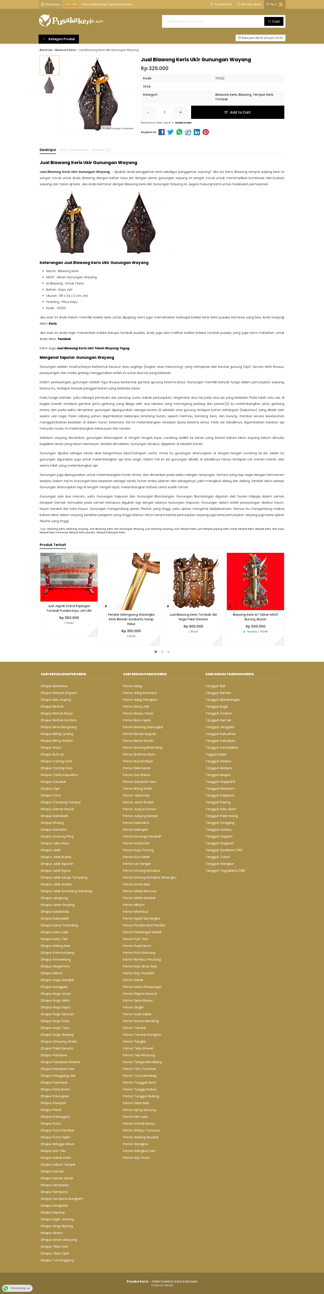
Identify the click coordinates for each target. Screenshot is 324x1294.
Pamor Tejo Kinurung (139, 1055)
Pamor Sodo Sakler (137, 1014)
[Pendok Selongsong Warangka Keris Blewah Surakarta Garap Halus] (131, 581)
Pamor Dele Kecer (137, 768)
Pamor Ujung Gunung (139, 1110)
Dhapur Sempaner (55, 1185)
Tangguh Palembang (221, 816)
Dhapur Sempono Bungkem (62, 1199)
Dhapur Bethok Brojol (57, 713)
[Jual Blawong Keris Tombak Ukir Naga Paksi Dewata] (193, 581)
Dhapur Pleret (51, 1110)
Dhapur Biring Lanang (57, 734)
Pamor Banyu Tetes (138, 713)
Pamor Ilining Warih (137, 788)
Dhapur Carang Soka (57, 768)
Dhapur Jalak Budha (56, 857)
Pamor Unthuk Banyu (139, 1123)
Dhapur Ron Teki (53, 1151)
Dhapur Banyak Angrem (59, 693)
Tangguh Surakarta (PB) (223, 850)
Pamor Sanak (133, 980)
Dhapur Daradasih (54, 816)
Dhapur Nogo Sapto (56, 1007)
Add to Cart (240, 112)
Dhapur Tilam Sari (54, 1246)
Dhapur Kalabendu (55, 911)
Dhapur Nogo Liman (56, 993)
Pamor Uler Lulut (135, 1116)
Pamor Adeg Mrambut (140, 693)
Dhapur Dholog (52, 823)
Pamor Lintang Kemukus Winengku (149, 877)
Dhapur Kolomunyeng (57, 952)
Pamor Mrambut (135, 911)
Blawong (244, 94)
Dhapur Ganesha (54, 829)
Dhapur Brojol (51, 747)
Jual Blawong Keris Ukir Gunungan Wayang (116, 529)
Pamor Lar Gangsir (137, 864)
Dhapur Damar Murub (57, 809)
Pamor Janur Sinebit (138, 802)
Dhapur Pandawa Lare (57, 1069)
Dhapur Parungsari (55, 1096)
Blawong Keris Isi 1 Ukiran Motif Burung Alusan (255, 616)
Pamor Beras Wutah (138, 741)
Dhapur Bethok (52, 706)
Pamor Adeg (132, 686)
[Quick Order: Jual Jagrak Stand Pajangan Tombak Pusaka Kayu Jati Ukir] (43, 597)
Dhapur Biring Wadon (57, 741)
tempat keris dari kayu (269, 529)
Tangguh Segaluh (219, 836)
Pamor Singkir (133, 1007)
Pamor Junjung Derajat (140, 816)
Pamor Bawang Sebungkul (143, 727)
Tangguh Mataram (220, 788)
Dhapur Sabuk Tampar (58, 1164)
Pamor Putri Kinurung (139, 952)
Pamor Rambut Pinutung (142, 959)
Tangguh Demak (218, 720)
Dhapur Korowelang (56, 959)
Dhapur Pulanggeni (55, 1116)
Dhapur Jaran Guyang (57, 905)
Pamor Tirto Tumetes (139, 1069)
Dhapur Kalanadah (55, 918)
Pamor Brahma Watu (139, 754)
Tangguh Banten (218, 693)
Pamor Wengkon (136, 1144)
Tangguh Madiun (218, 761)
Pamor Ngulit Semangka (141, 918)
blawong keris (56, 529)
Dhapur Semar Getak (57, 1178)
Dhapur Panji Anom (55, 1089)
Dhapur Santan (52, 1171)
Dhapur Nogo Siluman (57, 1014)
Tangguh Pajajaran (219, 795)
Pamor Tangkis (134, 1041)
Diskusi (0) (101, 150)
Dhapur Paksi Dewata (57, 1048)
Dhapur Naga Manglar (57, 980)
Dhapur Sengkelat (54, 1205)
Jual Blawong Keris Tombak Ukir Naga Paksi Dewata (193, 616)
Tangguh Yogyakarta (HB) (225, 870)
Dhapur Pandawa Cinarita (60, 1062)
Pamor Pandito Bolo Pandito (144, 925)
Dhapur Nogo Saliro (55, 1000)
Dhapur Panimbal (54, 1082)
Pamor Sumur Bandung (141, 1021)
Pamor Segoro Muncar (140, 993)
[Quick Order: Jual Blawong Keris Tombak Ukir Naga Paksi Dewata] (168, 606)
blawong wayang (77, 529)
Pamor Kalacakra (136, 823)
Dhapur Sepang (53, 1212)
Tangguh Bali (215, 686)
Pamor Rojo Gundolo (138, 973)
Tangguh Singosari (219, 843)
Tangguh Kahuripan (220, 741)
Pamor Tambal (134, 1028)
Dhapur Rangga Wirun (57, 1144)
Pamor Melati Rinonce (139, 891)
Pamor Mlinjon (134, 905)
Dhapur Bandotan (54, 686)
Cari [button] (275, 21)
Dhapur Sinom (52, 1233)
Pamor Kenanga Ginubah (142, 836)
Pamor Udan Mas (136, 1103)
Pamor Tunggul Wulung (141, 1096)
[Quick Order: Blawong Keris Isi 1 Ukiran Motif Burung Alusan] (230, 606)
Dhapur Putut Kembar (57, 1130)
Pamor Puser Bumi (137, 946)
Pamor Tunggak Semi (139, 1082)
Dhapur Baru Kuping (56, 699)
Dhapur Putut (51, 1123)
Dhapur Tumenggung (57, 1260)
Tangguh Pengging (220, 823)
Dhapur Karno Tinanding (59, 925)
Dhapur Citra (50, 795)
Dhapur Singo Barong (57, 1226)
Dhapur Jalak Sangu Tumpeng (64, 877)
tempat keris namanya (54, 532)
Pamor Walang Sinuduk (140, 1137)
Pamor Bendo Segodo (139, 734)
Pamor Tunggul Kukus (139, 1089)
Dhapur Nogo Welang (57, 1034)
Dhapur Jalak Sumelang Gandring (66, 891)
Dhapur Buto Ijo (52, 754)
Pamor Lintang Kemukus (141, 870)
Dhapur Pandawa (54, 1055)
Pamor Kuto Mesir (136, 857)
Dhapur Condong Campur (61, 802)
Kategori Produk (61, 39)
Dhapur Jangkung (54, 898)
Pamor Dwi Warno (136, 775)
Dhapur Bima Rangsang (59, 727)
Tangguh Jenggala (219, 727)
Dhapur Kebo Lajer (55, 932)
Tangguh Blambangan (222, 699)
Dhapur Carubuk (53, 782)
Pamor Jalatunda (136, 795)
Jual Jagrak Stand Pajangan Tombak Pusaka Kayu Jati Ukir (69, 608)
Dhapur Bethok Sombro (58, 720)
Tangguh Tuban (217, 857)
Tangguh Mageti (218, 775)
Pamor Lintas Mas (136, 884)
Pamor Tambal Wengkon (142, 1034)
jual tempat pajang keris (213, 529)
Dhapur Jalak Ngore (56, 870)
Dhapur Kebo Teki (54, 939)
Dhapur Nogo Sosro (55, 1021)
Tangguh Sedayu (218, 829)
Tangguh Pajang (218, 802)
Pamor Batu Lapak (137, 720)
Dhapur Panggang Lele (58, 1075)
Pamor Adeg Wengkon (140, 699)
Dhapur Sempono (54, 1192)
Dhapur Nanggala (54, 987)
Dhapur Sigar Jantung (57, 1219)
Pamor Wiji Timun (136, 1158)
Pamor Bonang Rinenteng (142, 747)
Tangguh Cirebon (218, 713)
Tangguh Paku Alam (220, 809)
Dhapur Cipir (50, 788)
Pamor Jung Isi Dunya (139, 809)
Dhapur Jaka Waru (55, 843)
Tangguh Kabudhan (220, 734)
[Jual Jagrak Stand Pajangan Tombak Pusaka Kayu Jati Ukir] (69, 577)
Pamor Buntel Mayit (138, 761)
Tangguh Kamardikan (221, 747)
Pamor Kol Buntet (136, 843)
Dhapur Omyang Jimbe (59, 1041)
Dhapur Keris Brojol (95, 4)
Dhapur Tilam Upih (55, 1253)
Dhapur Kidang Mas (55, 946)
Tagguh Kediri (215, 754)
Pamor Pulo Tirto (135, 939)
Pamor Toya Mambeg (139, 1075)
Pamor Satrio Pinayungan (142, 987)
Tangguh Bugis (216, 706)
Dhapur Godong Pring (57, 836)
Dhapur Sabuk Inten (56, 1158)
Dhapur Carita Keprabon (59, 775)
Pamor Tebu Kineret (138, 1048)
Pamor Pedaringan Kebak (142, 932)
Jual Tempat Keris (185, 529)
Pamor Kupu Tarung (138, 850)
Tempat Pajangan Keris (110, 532)
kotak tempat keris (242, 529)
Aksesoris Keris (226, 94)
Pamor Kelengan (135, 829)
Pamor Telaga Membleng (142, 1062)
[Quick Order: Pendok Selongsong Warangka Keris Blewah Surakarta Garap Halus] (106, 606)
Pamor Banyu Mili (136, 706)
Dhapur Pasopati (53, 1103)
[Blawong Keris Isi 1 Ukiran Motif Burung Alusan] (255, 581)
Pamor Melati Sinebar (139, 898)
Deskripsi (48, 150)
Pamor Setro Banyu (138, 1000)
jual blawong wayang (159, 529)
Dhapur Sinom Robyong (59, 1240)
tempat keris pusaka (82, 532)
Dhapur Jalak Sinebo (56, 884)
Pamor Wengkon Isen (139, 1151)
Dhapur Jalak (51, 850)
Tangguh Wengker (219, 864)
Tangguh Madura (218, 768)
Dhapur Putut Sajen (56, 1137)
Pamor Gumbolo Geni (139, 782)
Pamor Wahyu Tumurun (141, 1130)
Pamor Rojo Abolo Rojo (140, 966)
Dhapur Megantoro (55, 966)
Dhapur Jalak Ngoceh (57, 864)
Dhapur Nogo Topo (55, 1028)
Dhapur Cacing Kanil (56, 761)
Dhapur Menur (52, 973)
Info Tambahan (74, 150)
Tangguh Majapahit (220, 782)
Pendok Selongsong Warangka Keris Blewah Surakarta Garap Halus (131, 619)
